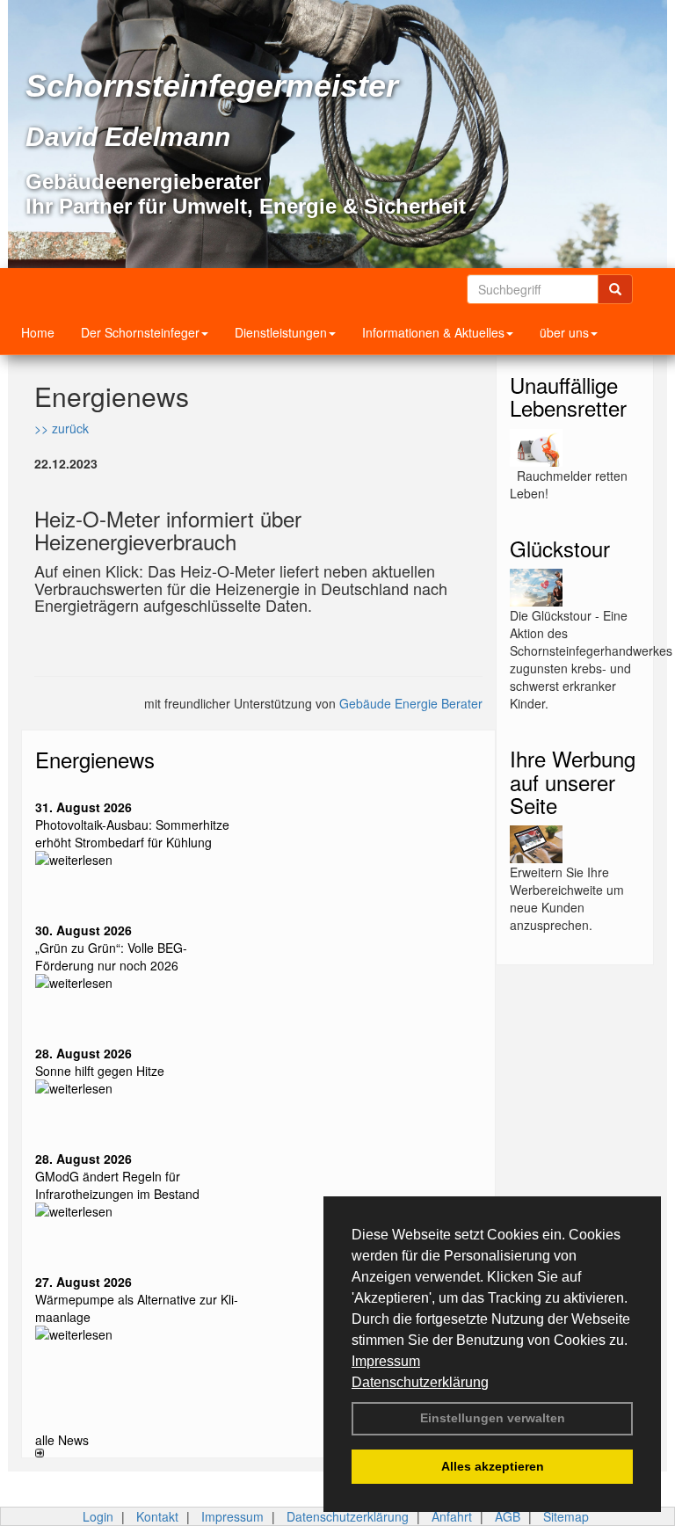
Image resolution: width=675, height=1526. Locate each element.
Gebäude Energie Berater (411, 703)
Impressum (386, 1361)
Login (98, 1516)
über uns (564, 332)
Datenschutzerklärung (420, 1382)
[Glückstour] (575, 588)
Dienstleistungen (281, 332)
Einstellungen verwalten (492, 1418)
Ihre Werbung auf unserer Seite (572, 781)
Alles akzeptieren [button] (492, 1466)
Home (37, 332)
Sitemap (566, 1516)
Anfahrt (452, 1516)
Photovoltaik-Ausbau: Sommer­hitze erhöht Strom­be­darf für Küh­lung (132, 833)
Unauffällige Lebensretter (568, 396)
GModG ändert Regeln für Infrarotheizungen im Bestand (117, 1185)
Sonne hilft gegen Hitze (99, 1070)
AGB (507, 1516)
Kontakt (157, 1516)
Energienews (95, 759)
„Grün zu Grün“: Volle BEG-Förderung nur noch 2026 (111, 956)
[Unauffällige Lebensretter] (575, 448)
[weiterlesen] (140, 859)
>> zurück (61, 428)
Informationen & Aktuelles (433, 332)
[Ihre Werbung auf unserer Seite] (575, 844)
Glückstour (560, 548)
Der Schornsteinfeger (140, 332)
